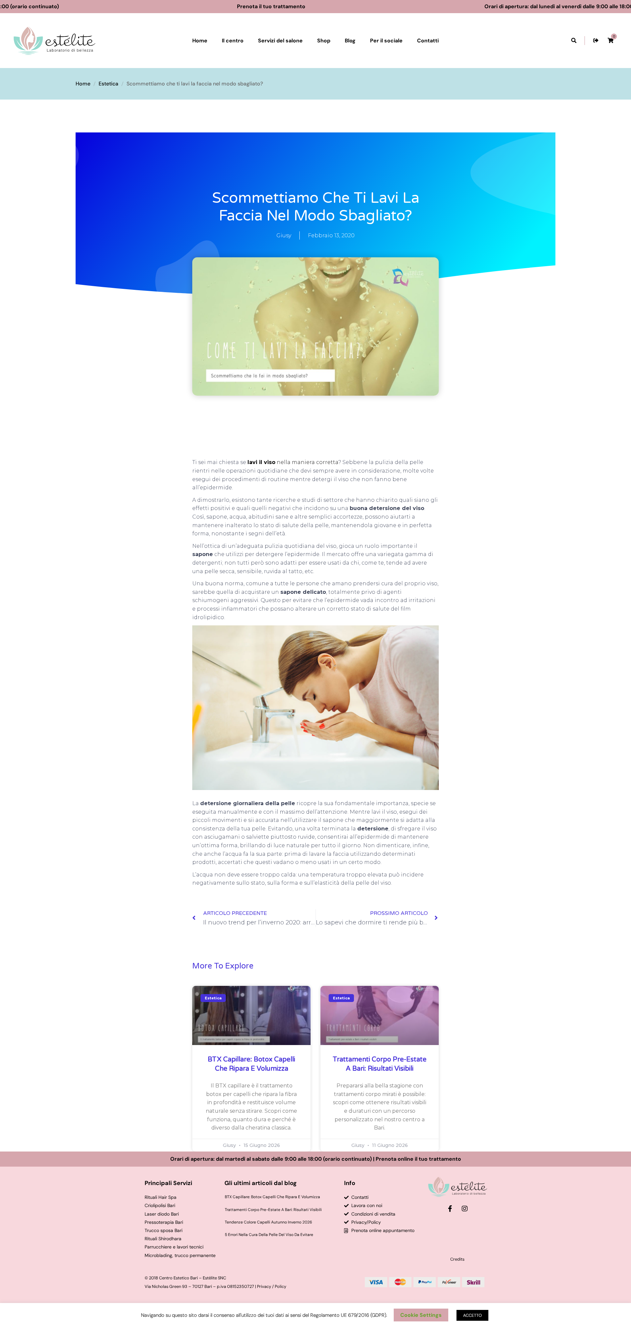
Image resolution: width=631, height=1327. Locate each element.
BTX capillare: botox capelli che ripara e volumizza (272, 1197)
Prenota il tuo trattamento (312, 6)
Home (83, 83)
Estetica (108, 83)
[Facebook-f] (449, 1208)
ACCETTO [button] (472, 1315)
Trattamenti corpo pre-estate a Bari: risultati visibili (273, 1209)
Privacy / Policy (271, 1286)
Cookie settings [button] (421, 1315)
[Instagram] (464, 1208)
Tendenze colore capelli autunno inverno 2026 (268, 1222)
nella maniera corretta (292, 462)
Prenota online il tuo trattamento (418, 1158)
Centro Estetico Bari (178, 1278)
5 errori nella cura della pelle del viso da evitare (269, 1234)
